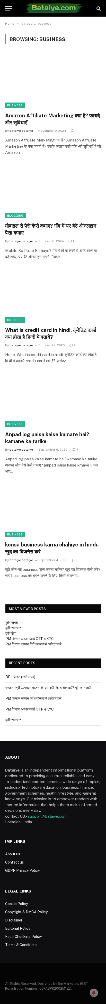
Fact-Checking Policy (23, 937)
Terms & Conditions (21, 945)
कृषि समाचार (13, 628)
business (15, 105)
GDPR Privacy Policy (22, 870)
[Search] (98, 8)
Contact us (14, 862)
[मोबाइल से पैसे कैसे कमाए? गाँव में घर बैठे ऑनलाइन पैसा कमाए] (53, 191)
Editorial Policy (17, 928)
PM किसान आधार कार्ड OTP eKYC (29, 639)
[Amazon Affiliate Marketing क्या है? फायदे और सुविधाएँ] (53, 81)
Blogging (15, 215)
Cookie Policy (16, 904)
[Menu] (8, 8)
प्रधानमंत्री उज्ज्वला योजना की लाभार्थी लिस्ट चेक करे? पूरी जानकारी (48, 688)
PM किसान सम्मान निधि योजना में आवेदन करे (33, 644)
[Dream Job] (53, 8)
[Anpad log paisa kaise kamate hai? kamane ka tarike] (53, 400)
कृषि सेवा (10, 633)
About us (12, 854)
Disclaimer (13, 920)
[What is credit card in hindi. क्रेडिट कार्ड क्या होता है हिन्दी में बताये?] (53, 296)
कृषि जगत (11, 623)
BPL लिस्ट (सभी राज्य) (20, 677)
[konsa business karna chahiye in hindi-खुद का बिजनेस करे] (53, 510)
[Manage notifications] (94, 993)
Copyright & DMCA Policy (26, 912)
